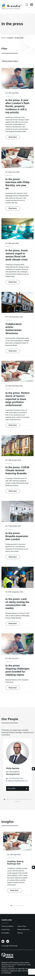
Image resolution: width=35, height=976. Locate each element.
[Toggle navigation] (31, 4)
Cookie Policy (5, 929)
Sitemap (20, 933)
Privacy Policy (22, 926)
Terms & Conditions (7, 926)
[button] (33, 768)
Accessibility (5, 933)
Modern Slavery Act (23, 929)
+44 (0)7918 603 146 (15, 778)
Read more (13, 137)
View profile (11, 788)
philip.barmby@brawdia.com (18, 781)
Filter (4, 48)
